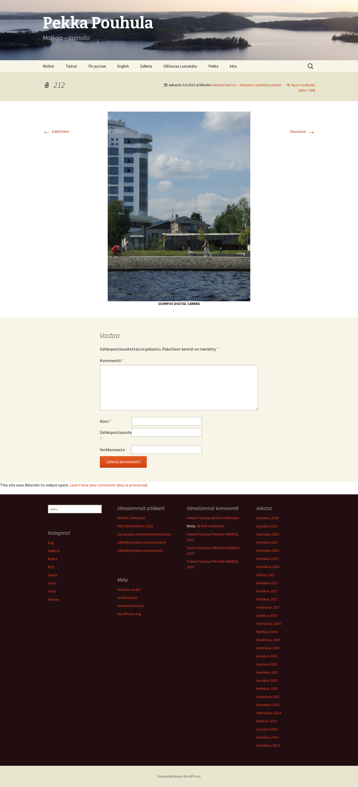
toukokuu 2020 (267, 550)
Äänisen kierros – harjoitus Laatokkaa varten (246, 85)
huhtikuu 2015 (267, 688)
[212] (179, 206)
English (123, 66)
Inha (233, 66)
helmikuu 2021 (267, 542)
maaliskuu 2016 (268, 639)
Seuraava (302, 131)
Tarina (52, 575)
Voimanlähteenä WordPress (179, 776)
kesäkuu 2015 (267, 680)
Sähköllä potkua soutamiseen (140, 550)
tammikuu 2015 (268, 704)
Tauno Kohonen (199, 547)
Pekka (213, 66)
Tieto (52, 583)
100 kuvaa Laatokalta (180, 66)
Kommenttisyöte (130, 605)
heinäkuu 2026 (267, 518)
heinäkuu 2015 (267, 672)
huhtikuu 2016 (267, 631)
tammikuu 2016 (268, 648)
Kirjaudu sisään (129, 589)
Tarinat (71, 66)
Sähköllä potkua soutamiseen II (141, 542)
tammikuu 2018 (268, 566)
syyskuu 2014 (266, 729)
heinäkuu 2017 (267, 583)
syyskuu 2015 (266, 664)
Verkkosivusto (112, 449)
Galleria (146, 66)
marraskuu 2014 (268, 713)
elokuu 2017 (265, 574)
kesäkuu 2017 (267, 591)
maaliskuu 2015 (268, 696)
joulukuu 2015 (266, 656)
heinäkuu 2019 (267, 558)
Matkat (48, 66)
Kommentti (112, 360)
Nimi (105, 421)
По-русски (97, 66)
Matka (52, 558)
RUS (51, 567)
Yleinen (53, 599)
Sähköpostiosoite (115, 435)
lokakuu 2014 (266, 721)
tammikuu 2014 (268, 745)
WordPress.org (129, 613)
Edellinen (56, 131)
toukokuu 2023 (267, 534)
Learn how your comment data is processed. (109, 485)
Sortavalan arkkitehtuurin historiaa (144, 534)
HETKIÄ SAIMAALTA (131, 518)
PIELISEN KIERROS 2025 (135, 526)
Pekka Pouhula (198, 518)
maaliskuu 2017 (268, 607)
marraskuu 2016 (268, 623)
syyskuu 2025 (266, 526)
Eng (51, 542)
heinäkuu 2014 (267, 737)
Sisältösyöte (127, 597)
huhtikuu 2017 (267, 599)
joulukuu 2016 (266, 615)
